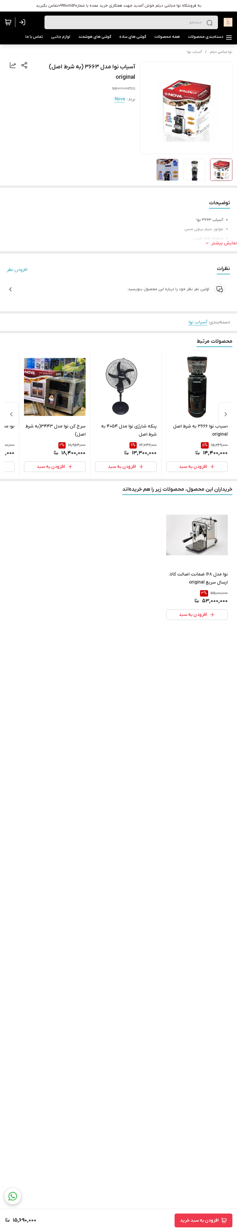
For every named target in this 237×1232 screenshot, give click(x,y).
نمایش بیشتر (224, 243)
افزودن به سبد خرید (199, 1220)
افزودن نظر (17, 270)
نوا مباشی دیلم (221, 52)
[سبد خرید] (8, 22)
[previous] (226, 414)
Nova (119, 99)
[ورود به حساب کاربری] (23, 22)
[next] (11, 414)
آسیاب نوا (194, 52)
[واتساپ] (13, 1196)
